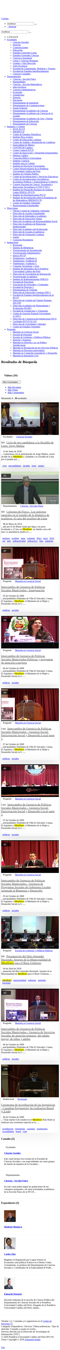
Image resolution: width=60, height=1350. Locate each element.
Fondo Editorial (20, 108)
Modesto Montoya (13, 1227)
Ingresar (11, 26)
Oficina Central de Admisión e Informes (31, 211)
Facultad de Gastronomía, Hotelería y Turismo (34, 68)
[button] (5, 18)
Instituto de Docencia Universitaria (29, 166)
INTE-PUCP (19, 129)
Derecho (17, 45)
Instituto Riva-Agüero (23, 137)
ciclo (4, 465)
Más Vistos (13, 390)
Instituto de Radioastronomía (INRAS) (30, 279)
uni (3, 541)
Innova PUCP (19, 255)
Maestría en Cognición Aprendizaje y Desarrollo (35, 353)
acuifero (15, 538)
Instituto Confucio (21, 161)
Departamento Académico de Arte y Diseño (33, 118)
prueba (16, 237)
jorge (34, 465)
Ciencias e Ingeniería (22, 58)
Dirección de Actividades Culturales (29, 324)
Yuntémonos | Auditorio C (25, 263)
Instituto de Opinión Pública (26, 174)
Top (3, 1347)
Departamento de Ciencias (25, 124)
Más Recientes (14, 387)
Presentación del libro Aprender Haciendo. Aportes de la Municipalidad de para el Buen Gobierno (26, 960)
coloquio (31, 538)
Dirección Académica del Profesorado (30, 229)
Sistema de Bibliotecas (23, 247)
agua (23, 538)
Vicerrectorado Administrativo (26, 253)
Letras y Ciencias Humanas (25, 60)
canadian (31, 1129)
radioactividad (19, 541)
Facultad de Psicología (23, 282)
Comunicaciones (20, 47)
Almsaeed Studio (32, 1339)
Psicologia (17, 100)
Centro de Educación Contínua (27, 139)
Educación (18, 50)
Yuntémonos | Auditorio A (25, 258)
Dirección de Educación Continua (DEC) (32, 292)
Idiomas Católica (20, 155)
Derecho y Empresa (22, 340)
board (18, 1131)
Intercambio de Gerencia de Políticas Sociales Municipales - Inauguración (23, 588)
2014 (52, 538)
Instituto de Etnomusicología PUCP (29, 195)
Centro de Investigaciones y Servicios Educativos (35, 176)
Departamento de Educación (26, 121)
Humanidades (19, 81)
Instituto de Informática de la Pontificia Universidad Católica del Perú (30, 270)
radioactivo (32, 541)
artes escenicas (19, 87)
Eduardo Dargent (13, 1294)
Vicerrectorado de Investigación (27, 250)
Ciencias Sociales (21, 42)
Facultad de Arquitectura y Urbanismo (30, 311)
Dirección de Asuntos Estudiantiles (29, 213)
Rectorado (17, 245)
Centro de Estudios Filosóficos (27, 134)
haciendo (6, 983)
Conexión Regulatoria (23, 240)
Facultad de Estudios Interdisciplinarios (31, 71)
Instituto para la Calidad (24, 163)
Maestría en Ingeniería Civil (25, 355)
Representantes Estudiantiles (26, 205)
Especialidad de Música (24, 145)
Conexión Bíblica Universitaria (27, 158)
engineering (42, 1129)
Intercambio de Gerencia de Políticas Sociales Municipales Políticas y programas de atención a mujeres (27, 659)
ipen (9, 541)
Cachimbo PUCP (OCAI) (25, 321)
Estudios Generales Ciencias (26, 55)
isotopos (6, 538)
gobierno (32, 980)
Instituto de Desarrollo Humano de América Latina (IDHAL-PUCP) (33, 191)
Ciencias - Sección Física (24, 79)
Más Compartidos (16, 392)
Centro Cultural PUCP (23, 150)
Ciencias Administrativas (24, 89)
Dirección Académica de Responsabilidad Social (35, 221)
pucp (45, 538)
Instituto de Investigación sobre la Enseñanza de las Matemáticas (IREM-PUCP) (35, 199)
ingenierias (20, 1129)
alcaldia (26, 465)
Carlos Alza (10, 1254)
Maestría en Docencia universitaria (29, 350)
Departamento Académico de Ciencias (30, 110)
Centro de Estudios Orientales (26, 203)
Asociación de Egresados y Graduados (30, 284)
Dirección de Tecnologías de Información (32, 274)
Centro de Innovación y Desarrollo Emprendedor (35, 153)
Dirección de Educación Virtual (27, 218)
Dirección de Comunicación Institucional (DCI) (35, 319)
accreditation (8, 1131)
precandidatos (14, 465)
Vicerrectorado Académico (25, 276)
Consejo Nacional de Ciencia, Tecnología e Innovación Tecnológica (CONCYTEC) (33, 185)
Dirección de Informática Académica (29, 216)
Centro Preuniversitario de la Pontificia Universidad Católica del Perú (30, 170)
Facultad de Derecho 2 (23, 287)
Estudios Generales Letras (25, 53)
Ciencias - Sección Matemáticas (27, 84)
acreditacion (7, 1129)
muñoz (41, 465)
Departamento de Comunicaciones (28, 105)
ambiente (49, 541)
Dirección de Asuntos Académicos (28, 232)
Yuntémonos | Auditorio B (25, 261)
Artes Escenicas (20, 66)
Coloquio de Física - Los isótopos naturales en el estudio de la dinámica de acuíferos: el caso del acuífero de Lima (25, 515)
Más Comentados (11, 382)
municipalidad (19, 980)
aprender (42, 980)
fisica (39, 538)
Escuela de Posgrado (22, 334)
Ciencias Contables (21, 74)
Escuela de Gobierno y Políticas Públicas (31, 337)
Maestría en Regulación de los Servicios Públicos (35, 348)
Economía (17, 92)
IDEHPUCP (18, 132)
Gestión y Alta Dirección (24, 63)
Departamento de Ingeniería (25, 103)
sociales (15, 610)
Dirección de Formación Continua (28, 234)
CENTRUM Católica (23, 147)
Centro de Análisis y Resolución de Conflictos (34, 142)
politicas (6, 610)
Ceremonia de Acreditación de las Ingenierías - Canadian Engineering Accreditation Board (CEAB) (28, 1108)
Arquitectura (18, 95)
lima (41, 541)
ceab (25, 1131)
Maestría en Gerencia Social (26, 332)
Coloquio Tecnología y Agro (26, 266)
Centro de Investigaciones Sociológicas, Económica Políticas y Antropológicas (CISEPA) (35, 180)
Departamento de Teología (25, 290)
